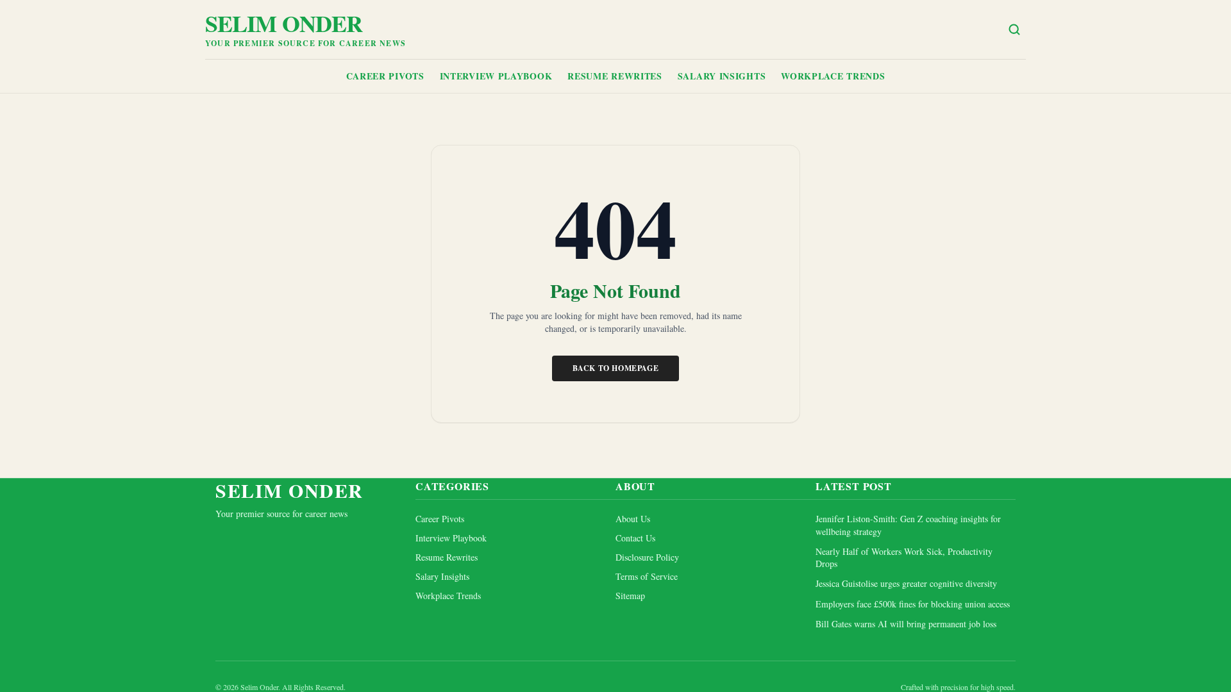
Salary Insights (722, 76)
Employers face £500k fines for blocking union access (913, 604)
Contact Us (635, 538)
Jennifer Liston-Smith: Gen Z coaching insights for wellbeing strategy (908, 525)
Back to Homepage (616, 368)
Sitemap (630, 595)
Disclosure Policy (647, 557)
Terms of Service (647, 576)
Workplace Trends (833, 76)
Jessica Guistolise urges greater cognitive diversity (906, 583)
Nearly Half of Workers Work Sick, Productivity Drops (904, 557)
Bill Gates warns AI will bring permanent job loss (906, 624)
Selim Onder (283, 23)
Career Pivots (385, 76)
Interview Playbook (496, 76)
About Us (633, 519)
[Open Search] (1014, 29)
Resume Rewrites (614, 76)
